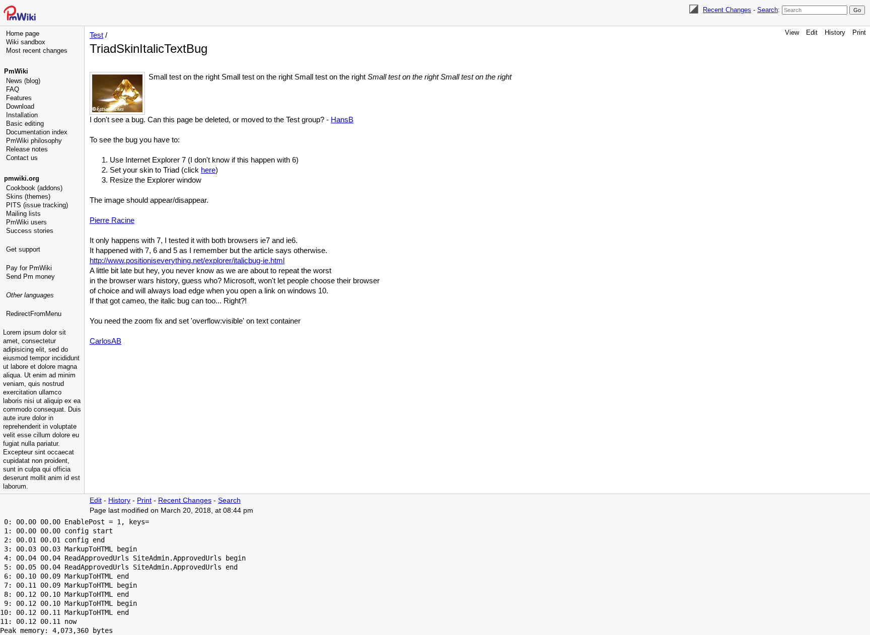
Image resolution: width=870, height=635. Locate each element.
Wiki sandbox (25, 42)
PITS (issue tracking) (37, 205)
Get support (23, 249)
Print (859, 32)
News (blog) (23, 81)
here (208, 170)
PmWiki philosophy (34, 140)
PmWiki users (26, 222)
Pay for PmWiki (29, 268)
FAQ (12, 89)
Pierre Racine (112, 220)
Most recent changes (36, 50)
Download (20, 106)
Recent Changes (727, 10)
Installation (22, 115)
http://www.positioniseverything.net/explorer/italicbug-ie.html (187, 260)
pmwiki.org (21, 178)
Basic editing (25, 123)
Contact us (22, 158)
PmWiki (16, 71)
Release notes (27, 149)
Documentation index (36, 132)
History (835, 32)
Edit (812, 32)
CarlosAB (105, 341)
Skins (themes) (28, 196)
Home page (22, 33)
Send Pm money (30, 276)
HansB (342, 119)
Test (96, 35)
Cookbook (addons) (34, 188)
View (792, 32)
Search (767, 10)
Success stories (29, 230)
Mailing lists (23, 213)
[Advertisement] (43, 369)
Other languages (30, 295)
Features (19, 98)
